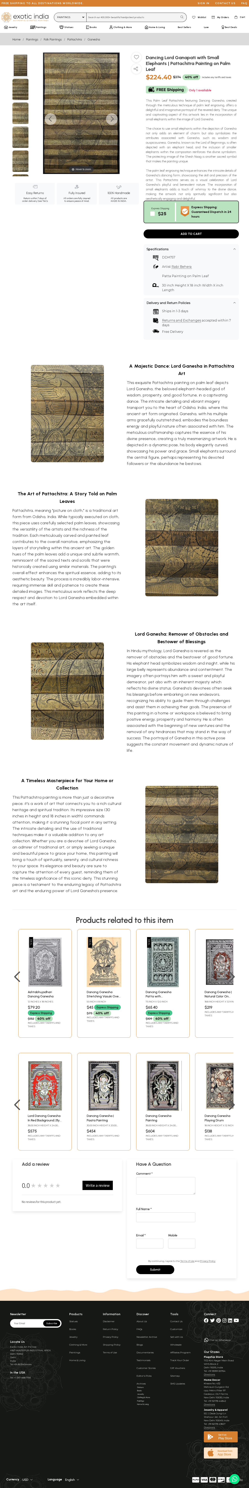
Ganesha (94, 39)
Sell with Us (176, 1336)
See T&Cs (43, 201)
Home (16, 39)
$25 (162, 213)
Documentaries (145, 1352)
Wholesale (175, 1344)
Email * (141, 1235)
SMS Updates (177, 1383)
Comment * (144, 1173)
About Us (142, 1321)
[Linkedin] (230, 1321)
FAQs (139, 1329)
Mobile (172, 1235)
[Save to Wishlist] (136, 58)
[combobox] (132, 17)
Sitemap (175, 1375)
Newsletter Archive (147, 1336)
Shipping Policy (111, 1344)
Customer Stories (146, 1368)
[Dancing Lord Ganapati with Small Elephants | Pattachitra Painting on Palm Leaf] (20, 66)
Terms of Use (187, 1261)
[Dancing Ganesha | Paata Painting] (104, 1110)
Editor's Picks (144, 1375)
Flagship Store (213, 1356)
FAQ (244, 3)
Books (72, 1329)
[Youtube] (236, 1321)
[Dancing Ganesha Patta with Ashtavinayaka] (163, 986)
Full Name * (144, 1209)
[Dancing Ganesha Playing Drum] (222, 1110)
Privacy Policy (207, 1261)
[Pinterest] (218, 1321)
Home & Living (77, 1360)
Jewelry (73, 1336)
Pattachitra (74, 39)
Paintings (32, 39)
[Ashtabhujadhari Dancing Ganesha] (45, 986)
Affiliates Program (180, 1352)
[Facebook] (206, 1321)
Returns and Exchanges (181, 320)
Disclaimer (109, 1321)
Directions (209, 1374)
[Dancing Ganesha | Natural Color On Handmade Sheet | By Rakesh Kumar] (222, 986)
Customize (176, 1329)
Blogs (140, 1344)
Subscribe (51, 1323)
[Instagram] (224, 1321)
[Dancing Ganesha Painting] (163, 1110)
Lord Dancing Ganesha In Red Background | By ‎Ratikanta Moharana (44, 1120)
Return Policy (110, 1329)
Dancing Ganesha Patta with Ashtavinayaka (158, 996)
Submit (155, 1269)
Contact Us (176, 1321)
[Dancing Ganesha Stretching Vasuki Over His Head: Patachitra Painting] (104, 986)
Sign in (204, 3)
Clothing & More (78, 1344)
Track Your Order (179, 1360)
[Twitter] (212, 1321)
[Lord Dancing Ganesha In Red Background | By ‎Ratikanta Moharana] (45, 1110)
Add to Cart (191, 234)
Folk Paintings (53, 39)
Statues (73, 1321)
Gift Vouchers (177, 1368)
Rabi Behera (182, 267)
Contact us (225, 3)
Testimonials (143, 1360)
